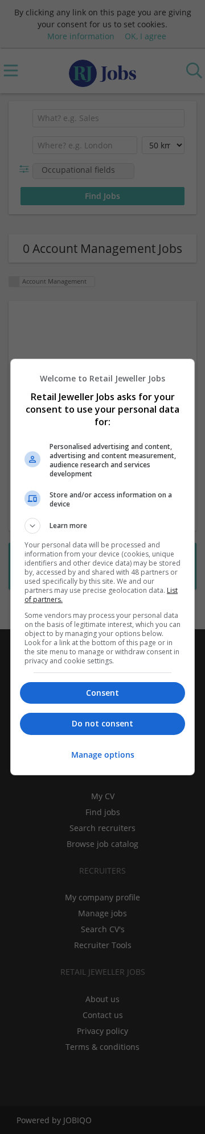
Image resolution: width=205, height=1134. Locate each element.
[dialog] (102, 567)
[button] (102, 526)
